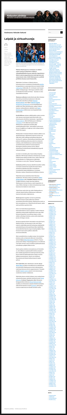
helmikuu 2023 (52, 258)
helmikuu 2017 (52, 318)
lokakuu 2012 (52, 372)
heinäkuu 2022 (52, 266)
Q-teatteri (51, 142)
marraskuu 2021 (52, 273)
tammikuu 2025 (52, 229)
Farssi (50, 102)
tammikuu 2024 (52, 244)
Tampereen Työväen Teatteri (55, 154)
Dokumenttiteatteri (53, 97)
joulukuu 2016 (52, 320)
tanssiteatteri (52, 157)
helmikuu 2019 (52, 296)
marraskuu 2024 (52, 231)
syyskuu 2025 (52, 218)
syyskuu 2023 (52, 250)
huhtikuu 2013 (52, 365)
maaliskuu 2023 (52, 257)
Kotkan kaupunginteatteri (54, 118)
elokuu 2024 (51, 235)
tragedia (51, 168)
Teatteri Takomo (53, 165)
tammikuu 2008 (52, 386)
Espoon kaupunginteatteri (55, 99)
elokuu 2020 (51, 284)
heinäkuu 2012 (52, 376)
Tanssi (50, 156)
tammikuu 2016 (52, 329)
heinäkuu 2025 (52, 221)
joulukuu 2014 (52, 343)
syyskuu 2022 (52, 264)
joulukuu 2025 (52, 216)
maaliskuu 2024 (52, 242)
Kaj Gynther (51, 106)
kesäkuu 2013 (52, 362)
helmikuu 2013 (52, 368)
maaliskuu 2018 (52, 309)
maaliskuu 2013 (52, 366)
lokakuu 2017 (52, 313)
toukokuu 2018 (52, 306)
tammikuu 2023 (52, 259)
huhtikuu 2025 (52, 225)
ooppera (51, 135)
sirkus (50, 145)
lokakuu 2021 (52, 275)
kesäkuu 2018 (52, 305)
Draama (51, 98)
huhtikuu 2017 (52, 317)
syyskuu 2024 (52, 233)
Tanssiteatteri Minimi (54, 158)
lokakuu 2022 (52, 262)
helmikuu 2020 (52, 287)
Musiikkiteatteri (52, 129)
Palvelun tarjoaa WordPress (21, 408)
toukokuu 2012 (52, 379)
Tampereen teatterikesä (54, 153)
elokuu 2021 (51, 277)
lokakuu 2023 (52, 248)
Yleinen (6, 51)
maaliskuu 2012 (52, 380)
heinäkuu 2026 (52, 207)
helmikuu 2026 (52, 213)
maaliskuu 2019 (52, 295)
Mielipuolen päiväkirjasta (23, 104)
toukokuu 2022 (52, 268)
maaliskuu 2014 (52, 351)
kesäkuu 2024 (52, 237)
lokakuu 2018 (52, 301)
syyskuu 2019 (52, 291)
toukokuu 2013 (52, 364)
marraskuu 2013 (52, 357)
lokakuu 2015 (52, 334)
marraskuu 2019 (52, 288)
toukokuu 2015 (52, 338)
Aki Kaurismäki (52, 92)
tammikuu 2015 (52, 342)
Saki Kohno (9, 61)
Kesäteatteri (52, 112)
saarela (5, 47)
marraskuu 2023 (52, 247)
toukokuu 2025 (52, 224)
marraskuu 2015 (52, 332)
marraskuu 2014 (52, 345)
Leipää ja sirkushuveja (19, 38)
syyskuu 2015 (52, 335)
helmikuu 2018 (52, 310)
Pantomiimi (51, 136)
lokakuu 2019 (52, 290)
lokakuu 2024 (52, 232)
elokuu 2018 (51, 303)
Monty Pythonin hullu (35, 282)
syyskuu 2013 (52, 360)
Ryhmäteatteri (52, 143)
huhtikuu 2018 (52, 307)
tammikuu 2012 (52, 382)
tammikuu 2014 (52, 354)
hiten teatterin (20, 121)
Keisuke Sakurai (7, 58)
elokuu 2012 (51, 375)
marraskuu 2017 (52, 312)
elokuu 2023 (51, 251)
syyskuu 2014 (52, 347)
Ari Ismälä (51, 95)
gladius (42, 84)
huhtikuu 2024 (52, 240)
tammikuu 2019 (52, 298)
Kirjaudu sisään (52, 395)
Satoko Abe (6, 62)
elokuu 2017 (51, 316)
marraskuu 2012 (52, 371)
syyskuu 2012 (52, 373)
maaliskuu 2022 (52, 270)
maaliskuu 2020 (52, 286)
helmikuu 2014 (52, 353)
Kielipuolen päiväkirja (9, 408)
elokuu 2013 (51, 361)
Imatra (8, 57)
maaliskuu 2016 (52, 327)
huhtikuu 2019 (52, 294)
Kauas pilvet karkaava (54, 110)
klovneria (51, 114)
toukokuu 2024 (52, 239)
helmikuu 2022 (52, 272)
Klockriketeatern (52, 113)
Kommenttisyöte (53, 398)
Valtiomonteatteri (53, 172)
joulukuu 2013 (52, 356)
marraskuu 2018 (52, 299)
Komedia (51, 117)
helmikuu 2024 (52, 243)
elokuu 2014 (51, 349)
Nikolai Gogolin (35, 102)
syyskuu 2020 (52, 283)
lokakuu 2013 (52, 358)
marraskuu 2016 (52, 321)
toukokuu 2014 (52, 350)
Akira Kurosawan (29, 240)
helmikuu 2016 (52, 328)
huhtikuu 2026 (52, 210)
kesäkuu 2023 (52, 254)
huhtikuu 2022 (52, 269)
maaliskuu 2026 (52, 211)
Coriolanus (19, 122)
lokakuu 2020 (52, 281)
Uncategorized (52, 171)
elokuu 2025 (51, 220)
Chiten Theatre (7, 55)
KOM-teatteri (52, 116)
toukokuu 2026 (52, 209)
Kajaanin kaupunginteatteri (55, 107)
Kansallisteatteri (52, 109)
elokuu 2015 (51, 336)
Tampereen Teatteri (53, 151)
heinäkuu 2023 (52, 253)
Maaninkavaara (52, 127)
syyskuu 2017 (52, 314)
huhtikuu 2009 (52, 383)
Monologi (51, 128)
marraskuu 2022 (52, 261)
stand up (51, 146)
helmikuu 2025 (52, 228)
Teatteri (51, 162)
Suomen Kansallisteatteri (54, 147)
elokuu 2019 (51, 292)
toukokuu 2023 (52, 255)
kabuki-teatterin (24, 271)
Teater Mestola (52, 161)
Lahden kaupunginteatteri (55, 121)
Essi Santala (51, 101)
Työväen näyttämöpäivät (54, 169)
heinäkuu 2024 (52, 236)
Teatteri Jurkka (52, 164)
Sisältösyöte (51, 396)
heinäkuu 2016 (52, 325)
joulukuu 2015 (52, 331)
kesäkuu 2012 (52, 377)
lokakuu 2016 (52, 323)
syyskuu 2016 (52, 324)
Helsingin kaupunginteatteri (55, 105)
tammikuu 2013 (52, 369)
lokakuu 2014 (52, 346)
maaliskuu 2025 (52, 226)
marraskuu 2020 (52, 280)
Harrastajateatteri (53, 103)
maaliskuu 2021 (52, 279)
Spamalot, (34, 285)
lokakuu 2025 (52, 217)
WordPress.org (52, 399)
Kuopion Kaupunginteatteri (55, 120)
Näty (50, 132)
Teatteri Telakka (52, 167)
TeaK (50, 160)
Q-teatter (51, 140)
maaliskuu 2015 (52, 339)
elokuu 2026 (51, 206)
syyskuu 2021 (52, 276)
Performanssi (52, 138)
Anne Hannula (52, 94)
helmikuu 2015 (52, 340)
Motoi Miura (19, 265)
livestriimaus (52, 125)
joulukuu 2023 (52, 246)
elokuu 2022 (51, 265)
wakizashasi (19, 88)
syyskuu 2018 (52, 302)
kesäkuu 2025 (52, 222)
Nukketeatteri (52, 134)
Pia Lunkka (51, 139)
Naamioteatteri (52, 131)
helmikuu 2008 (52, 384)
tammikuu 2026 (52, 214)
